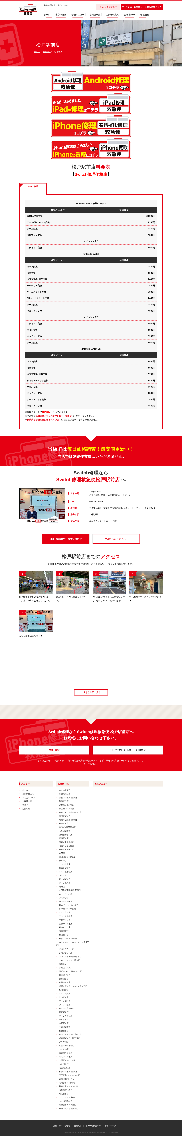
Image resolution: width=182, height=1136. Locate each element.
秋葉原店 (63, 861)
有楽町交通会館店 (66, 846)
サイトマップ (110, 1126)
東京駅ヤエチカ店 (66, 849)
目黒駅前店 (63, 823)
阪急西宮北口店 (65, 1090)
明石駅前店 (63, 1094)
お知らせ (26, 809)
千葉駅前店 (63, 1019)
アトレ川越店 (64, 1005)
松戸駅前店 (63, 1012)
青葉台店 (63, 964)
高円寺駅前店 (64, 816)
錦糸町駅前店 (64, 868)
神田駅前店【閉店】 (67, 857)
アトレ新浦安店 (65, 1016)
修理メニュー (78, 14)
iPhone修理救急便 (108, 7)
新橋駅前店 (63, 838)
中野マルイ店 (64, 920)
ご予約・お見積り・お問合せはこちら (143, 7)
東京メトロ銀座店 (66, 842)
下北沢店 (63, 875)
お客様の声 (129, 14)
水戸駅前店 (63, 1023)
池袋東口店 (63, 801)
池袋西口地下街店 (66, 805)
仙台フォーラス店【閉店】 (70, 1034)
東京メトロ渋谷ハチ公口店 (70, 812)
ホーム (47, 14)
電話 (57, 750)
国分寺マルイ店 (65, 924)
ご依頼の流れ (112, 14)
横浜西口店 (63, 935)
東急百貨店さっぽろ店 (68, 1108)
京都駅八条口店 (65, 1053)
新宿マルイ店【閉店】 (68, 798)
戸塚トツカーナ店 (66, 949)
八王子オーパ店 (65, 894)
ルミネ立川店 (64, 912)
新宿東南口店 (64, 794)
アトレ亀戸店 (64, 883)
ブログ (25, 805)
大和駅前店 (63, 979)
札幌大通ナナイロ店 (67, 1105)
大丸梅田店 (63, 1064)
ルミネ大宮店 (64, 994)
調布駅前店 (63, 931)
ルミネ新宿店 (64, 790)
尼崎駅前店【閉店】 (67, 1083)
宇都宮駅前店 (64, 1027)
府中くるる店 (64, 927)
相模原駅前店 (64, 982)
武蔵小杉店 (63, 898)
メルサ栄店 (63, 1042)
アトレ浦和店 (64, 1001)
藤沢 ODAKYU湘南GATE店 (70, 971)
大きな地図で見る (92, 692)
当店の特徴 (60, 14)
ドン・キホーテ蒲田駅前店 (70, 956)
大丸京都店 (63, 1049)
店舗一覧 (47, 52)
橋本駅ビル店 (64, 975)
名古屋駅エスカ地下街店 (69, 1038)
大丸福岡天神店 (65, 1101)
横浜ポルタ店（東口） (68, 938)
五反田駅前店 (64, 831)
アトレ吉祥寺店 (65, 916)
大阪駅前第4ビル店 (67, 1060)
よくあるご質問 (28, 798)
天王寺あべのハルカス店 (69, 1075)
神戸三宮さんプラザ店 (68, 1086)
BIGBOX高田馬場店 (67, 827)
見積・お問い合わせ (61, 1126)
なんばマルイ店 (65, 1057)
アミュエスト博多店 (67, 1097)
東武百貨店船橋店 (66, 1008)
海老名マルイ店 (65, 901)
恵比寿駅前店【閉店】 (68, 820)
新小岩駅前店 (64, 879)
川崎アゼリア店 (65, 953)
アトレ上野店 (64, 864)
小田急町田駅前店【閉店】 (70, 890)
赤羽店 (62, 853)
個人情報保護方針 (93, 1126)
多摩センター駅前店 (67, 909)
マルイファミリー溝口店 (69, 960)
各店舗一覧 (95, 14)
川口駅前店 (63, 997)
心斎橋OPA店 (64, 1068)
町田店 (62, 887)
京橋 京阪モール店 (67, 1079)
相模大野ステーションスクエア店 (73, 986)
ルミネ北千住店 (65, 872)
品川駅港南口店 (65, 835)
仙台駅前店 (63, 1031)
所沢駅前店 (63, 990)
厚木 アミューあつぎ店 (68, 905)
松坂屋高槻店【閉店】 (68, 1071)
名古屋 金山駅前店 (67, 1045)
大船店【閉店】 (65, 968)
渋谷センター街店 (66, 809)
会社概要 (144, 14)
